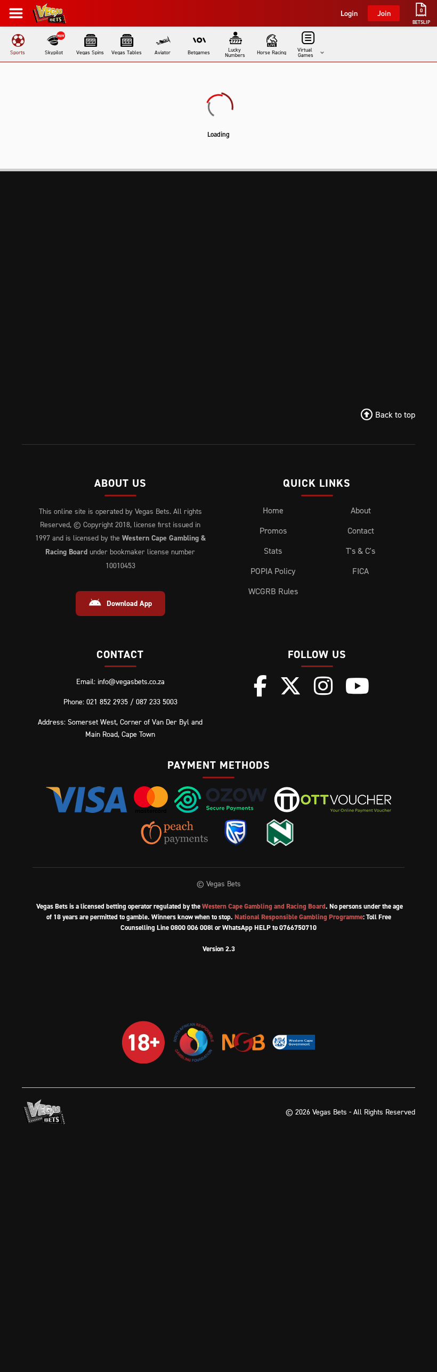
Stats (273, 550)
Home (273, 510)
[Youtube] (357, 685)
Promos (273, 530)
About (361, 510)
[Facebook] (260, 685)
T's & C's (360, 550)
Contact (360, 530)
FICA (360, 571)
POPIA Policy (272, 571)
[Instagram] (323, 685)
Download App (129, 603)
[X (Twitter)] (290, 685)
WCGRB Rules (273, 591)
